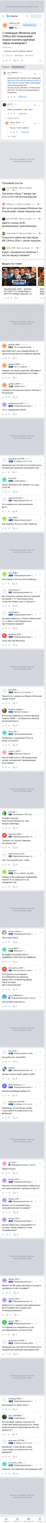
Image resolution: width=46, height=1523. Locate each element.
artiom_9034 (10, 248)
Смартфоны (19, 481)
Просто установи (25, 188)
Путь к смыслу (20, 367)
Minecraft (18, 951)
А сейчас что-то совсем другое (24, 461)
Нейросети (19, 386)
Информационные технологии (16, 28)
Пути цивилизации (22, 347)
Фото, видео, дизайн (24, 873)
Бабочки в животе (22, 754)
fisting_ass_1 (11, 204)
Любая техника (21, 712)
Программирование (23, 734)
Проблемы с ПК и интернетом (23, 814)
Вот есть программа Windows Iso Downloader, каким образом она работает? (22, 211)
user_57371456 (11, 188)
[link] (19, 284)
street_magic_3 (11, 233)
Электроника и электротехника (23, 970)
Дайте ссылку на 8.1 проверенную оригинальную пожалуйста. (19, 226)
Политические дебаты (24, 1343)
